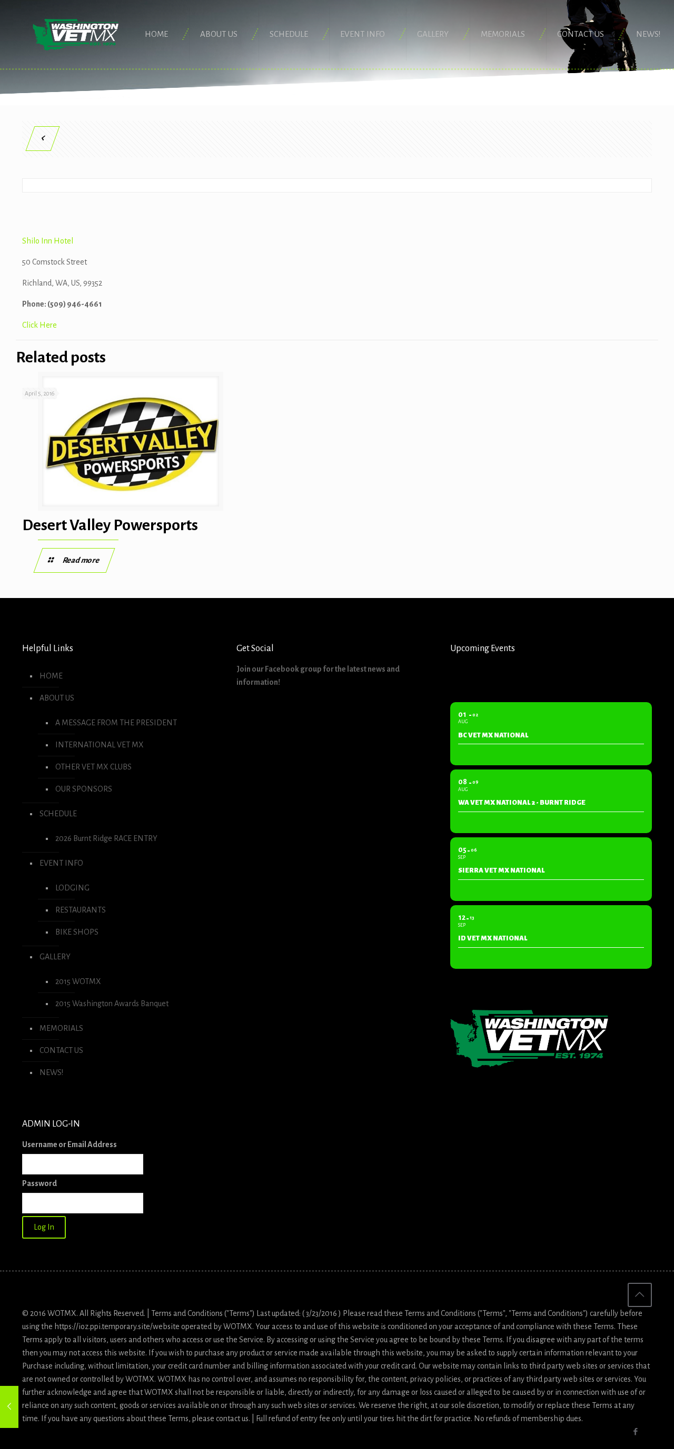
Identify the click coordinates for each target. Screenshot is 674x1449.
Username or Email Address (69, 1144)
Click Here (39, 325)
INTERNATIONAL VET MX (99, 745)
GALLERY (55, 957)
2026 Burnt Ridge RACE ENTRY (106, 838)
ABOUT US (56, 698)
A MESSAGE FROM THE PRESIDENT (116, 722)
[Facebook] (635, 1432)
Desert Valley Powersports (110, 524)
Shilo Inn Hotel (47, 241)
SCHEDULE (58, 813)
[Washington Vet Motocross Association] (75, 34)
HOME (51, 676)
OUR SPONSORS (83, 789)
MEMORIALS (61, 1028)
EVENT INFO (61, 863)
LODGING (72, 888)
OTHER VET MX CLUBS (93, 767)
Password (39, 1183)
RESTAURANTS (80, 910)
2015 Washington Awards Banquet (111, 1003)
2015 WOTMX (78, 981)
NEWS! (51, 1072)
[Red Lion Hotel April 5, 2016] (9, 1407)
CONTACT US (61, 1050)
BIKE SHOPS (76, 932)
